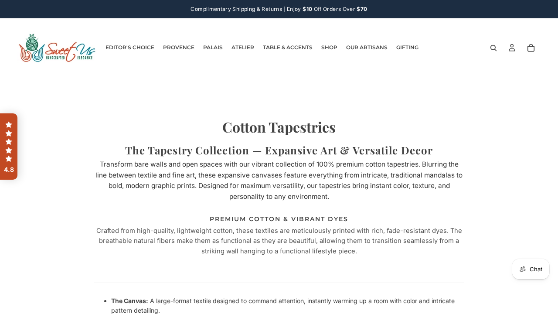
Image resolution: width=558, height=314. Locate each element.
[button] (8, 146)
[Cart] (531, 48)
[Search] (493, 48)
